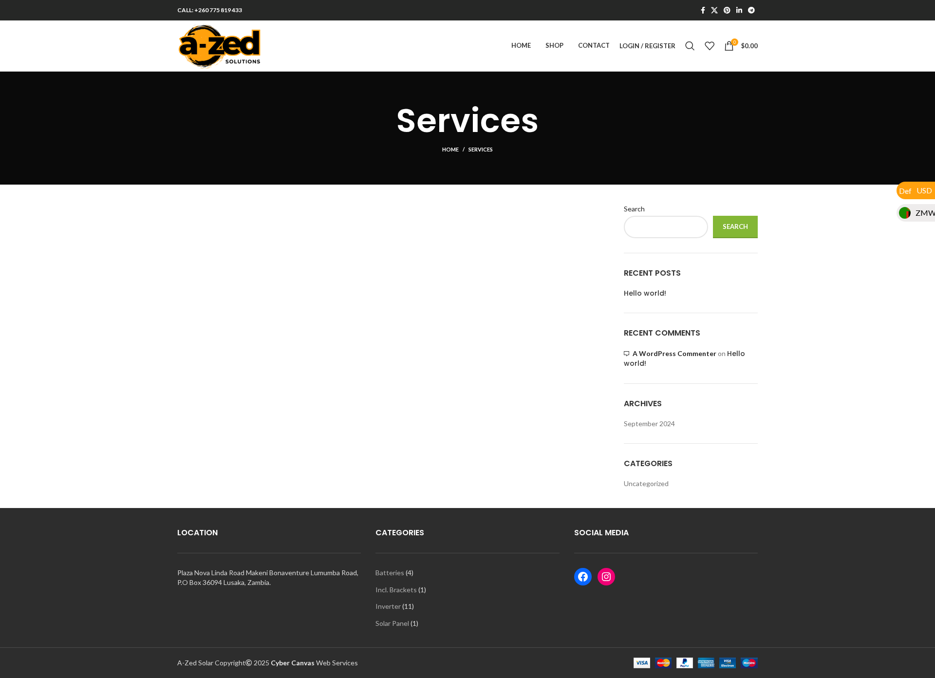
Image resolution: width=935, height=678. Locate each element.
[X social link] (714, 10)
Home (450, 149)
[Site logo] (221, 45)
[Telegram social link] (751, 10)
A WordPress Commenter (674, 353)
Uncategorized (646, 483)
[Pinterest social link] (727, 10)
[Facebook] (583, 576)
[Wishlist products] (709, 46)
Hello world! (645, 293)
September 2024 (649, 423)
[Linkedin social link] (739, 10)
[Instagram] (606, 576)
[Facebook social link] (703, 10)
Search (634, 209)
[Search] (690, 46)
